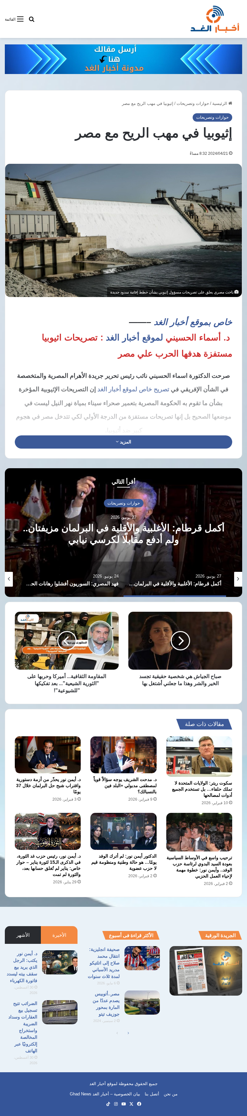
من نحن (171, 1094)
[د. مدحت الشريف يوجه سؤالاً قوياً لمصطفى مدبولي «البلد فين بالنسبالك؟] (123, 755)
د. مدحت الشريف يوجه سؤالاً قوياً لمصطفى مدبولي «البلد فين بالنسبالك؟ (125, 785)
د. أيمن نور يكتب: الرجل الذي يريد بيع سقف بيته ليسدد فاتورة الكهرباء (22, 967)
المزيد (125, 441)
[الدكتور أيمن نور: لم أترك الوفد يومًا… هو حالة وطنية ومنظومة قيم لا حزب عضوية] (123, 831)
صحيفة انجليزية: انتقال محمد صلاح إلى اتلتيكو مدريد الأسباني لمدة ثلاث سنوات (104, 963)
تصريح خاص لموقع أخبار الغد (133, 389)
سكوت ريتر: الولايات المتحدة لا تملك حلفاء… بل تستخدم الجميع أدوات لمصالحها (202, 789)
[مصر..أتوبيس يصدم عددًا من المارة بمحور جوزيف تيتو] (142, 1002)
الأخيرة (59, 935)
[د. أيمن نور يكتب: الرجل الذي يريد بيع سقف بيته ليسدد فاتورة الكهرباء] (60, 962)
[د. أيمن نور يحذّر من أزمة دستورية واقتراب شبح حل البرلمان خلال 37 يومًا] (48, 755)
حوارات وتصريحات (193, 103)
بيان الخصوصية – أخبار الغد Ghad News (105, 1094)
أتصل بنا (152, 1094)
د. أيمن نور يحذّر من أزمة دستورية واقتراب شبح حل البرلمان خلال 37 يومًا (48, 785)
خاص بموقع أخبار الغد (191, 322)
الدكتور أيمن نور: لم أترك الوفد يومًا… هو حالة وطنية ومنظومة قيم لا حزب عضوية (124, 862)
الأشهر (23, 935)
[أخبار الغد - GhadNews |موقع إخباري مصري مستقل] (214, 19)
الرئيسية (220, 103)
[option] (123, 532)
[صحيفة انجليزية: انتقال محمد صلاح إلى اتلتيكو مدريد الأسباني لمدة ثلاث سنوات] (142, 958)
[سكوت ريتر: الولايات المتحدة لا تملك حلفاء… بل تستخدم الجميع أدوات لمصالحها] (199, 756)
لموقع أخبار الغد (134, 337)
